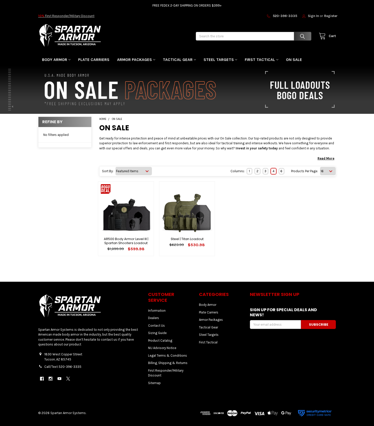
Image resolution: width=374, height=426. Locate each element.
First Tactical (260, 59)
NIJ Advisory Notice (162, 348)
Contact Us (156, 325)
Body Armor (54, 59)
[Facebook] (42, 378)
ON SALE (294, 59)
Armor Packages (134, 59)
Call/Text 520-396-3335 (62, 367)
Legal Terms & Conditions (167, 355)
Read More (326, 158)
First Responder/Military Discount (66, 16)
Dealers (153, 318)
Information (157, 310)
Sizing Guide (157, 333)
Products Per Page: (304, 171)
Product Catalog (160, 340)
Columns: (238, 171)
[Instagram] (50, 378)
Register (331, 16)
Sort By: (107, 171)
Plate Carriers (93, 59)
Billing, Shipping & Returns (168, 363)
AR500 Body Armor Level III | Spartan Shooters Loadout (126, 240)
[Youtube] (59, 378)
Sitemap (154, 383)
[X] (68, 378)
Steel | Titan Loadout (187, 238)
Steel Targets (219, 59)
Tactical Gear (178, 59)
